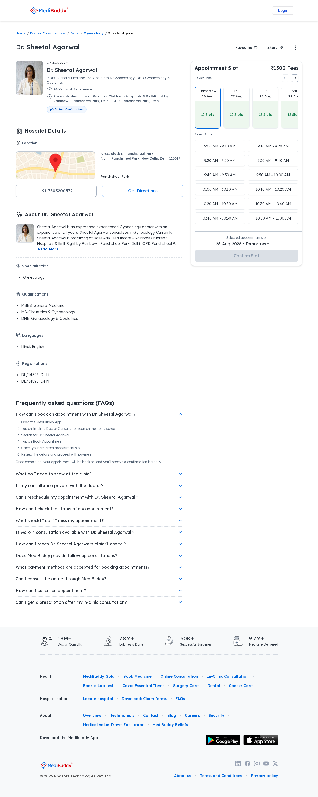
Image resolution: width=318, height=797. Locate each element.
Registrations (34, 363)
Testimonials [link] (122, 715)
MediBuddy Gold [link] (99, 676)
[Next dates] (294, 78)
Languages (32, 335)
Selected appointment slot (246, 237)
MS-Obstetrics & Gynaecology (48, 312)
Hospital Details (45, 131)
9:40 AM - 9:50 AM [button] (220, 175)
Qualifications (35, 294)
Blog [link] (171, 715)
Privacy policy (264, 775)
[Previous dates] (285, 78)
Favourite (243, 47)
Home (20, 33)
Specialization (35, 266)
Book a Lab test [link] (98, 685)
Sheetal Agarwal (122, 33)
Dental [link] (213, 685)
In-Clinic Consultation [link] (228, 676)
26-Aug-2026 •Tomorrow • (246, 243)
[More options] (295, 47)
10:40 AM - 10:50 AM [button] (220, 218)
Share (272, 47)
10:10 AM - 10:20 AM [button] (273, 189)
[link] (49, 10)
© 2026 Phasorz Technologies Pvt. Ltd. (76, 776)
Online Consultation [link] (179, 676)
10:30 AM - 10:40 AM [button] (273, 203)
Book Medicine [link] (137, 676)
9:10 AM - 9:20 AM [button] (273, 146)
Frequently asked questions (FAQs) (65, 402)
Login (283, 10)
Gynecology (93, 33)
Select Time (203, 134)
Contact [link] (151, 715)
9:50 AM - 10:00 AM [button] (273, 175)
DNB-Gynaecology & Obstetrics (49, 318)
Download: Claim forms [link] (144, 698)
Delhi (74, 33)
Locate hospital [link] (98, 698)
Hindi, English (32, 346)
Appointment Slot (216, 68)
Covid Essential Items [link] (143, 685)
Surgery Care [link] (186, 685)
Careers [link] (192, 715)
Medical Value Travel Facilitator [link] (113, 724)
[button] (56, 191)
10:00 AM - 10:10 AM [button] (220, 189)
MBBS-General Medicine (42, 305)
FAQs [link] (180, 698)
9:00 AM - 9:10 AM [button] (220, 146)
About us (182, 775)
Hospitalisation (54, 698)
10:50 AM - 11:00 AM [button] (273, 218)
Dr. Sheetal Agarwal (48, 47)
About (45, 715)
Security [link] (216, 715)
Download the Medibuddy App (69, 737)
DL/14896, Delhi (35, 374)
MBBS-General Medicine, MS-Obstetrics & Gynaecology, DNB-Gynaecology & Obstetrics (108, 80)
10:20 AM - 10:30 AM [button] (220, 203)
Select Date (203, 78)
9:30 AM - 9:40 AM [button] (273, 160)
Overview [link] (92, 715)
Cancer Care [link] (241, 685)
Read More (48, 249)
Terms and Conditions (221, 775)
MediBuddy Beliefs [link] (170, 724)
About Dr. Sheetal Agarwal (59, 214)
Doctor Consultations (47, 33)
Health (46, 676)
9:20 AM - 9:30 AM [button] (220, 160)
